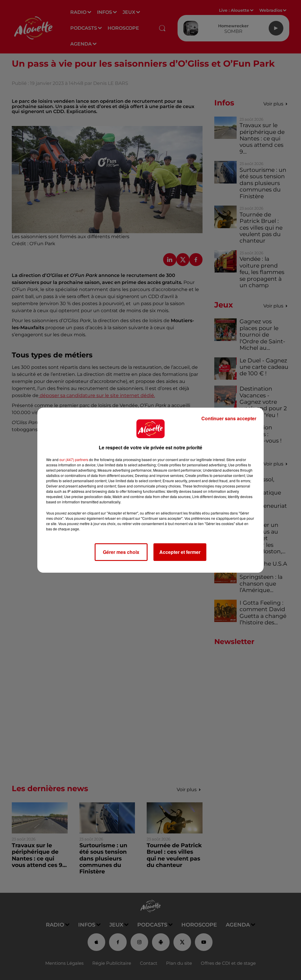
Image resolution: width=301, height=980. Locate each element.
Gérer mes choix (121, 552)
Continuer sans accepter (228, 418)
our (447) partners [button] (73, 459)
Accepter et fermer (179, 552)
